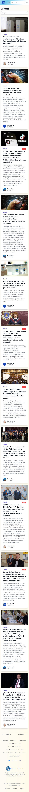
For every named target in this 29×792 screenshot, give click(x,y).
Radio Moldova (23, 741)
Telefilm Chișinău (8, 753)
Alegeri (5, 34)
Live (8, 2)
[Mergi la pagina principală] (3, 2)
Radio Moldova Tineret (14, 744)
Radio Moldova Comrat (12, 750)
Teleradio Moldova (20, 753)
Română (7, 788)
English (22, 788)
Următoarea (21, 734)
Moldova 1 (5, 741)
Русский (14, 788)
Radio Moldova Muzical (14, 747)
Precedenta (8, 734)
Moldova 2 (13, 741)
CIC (22, 750)
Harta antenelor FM (14, 756)
